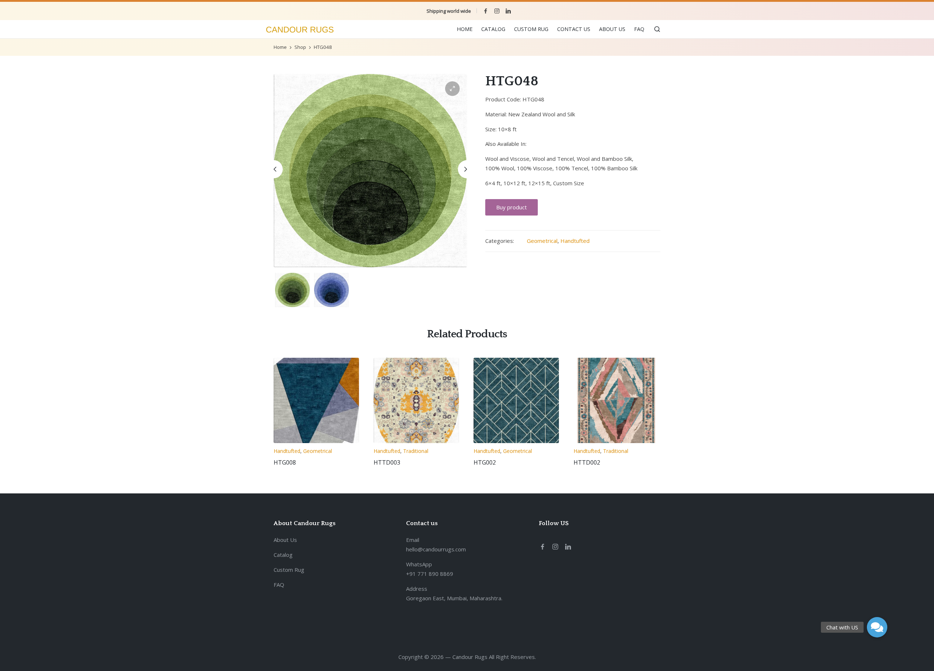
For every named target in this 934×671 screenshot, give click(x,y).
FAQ (279, 584)
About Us (285, 539)
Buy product (511, 207)
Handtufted (575, 240)
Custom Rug (289, 569)
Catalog (283, 554)
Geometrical (542, 240)
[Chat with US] (877, 627)
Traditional (415, 450)
